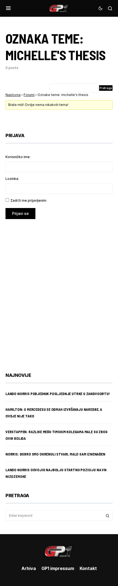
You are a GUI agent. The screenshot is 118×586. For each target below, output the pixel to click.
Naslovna (13, 95)
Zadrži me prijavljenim (28, 200)
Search (107, 516)
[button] (8, 8)
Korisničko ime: (17, 157)
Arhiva (28, 568)
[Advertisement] (59, 291)
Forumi (29, 95)
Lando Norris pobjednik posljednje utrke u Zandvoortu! (57, 393)
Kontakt (88, 568)
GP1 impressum (57, 568)
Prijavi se (20, 213)
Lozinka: (12, 179)
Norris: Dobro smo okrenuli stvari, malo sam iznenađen (55, 454)
